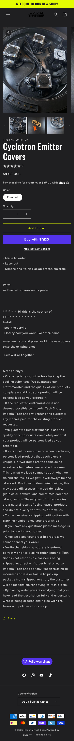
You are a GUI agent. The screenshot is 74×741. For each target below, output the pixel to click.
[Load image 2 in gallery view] (36, 125)
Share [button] (11, 618)
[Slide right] (69, 126)
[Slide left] (4, 126)
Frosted (12, 197)
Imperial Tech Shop (35, 730)
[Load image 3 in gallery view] (55, 125)
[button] (8, 14)
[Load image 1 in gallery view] (18, 125)
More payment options (37, 248)
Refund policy (43, 734)
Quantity (8, 206)
